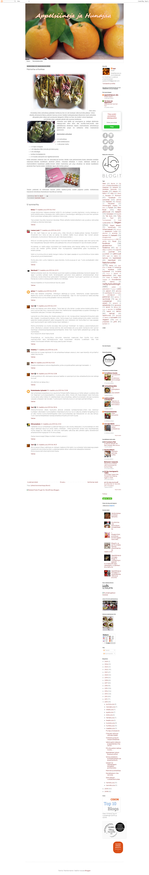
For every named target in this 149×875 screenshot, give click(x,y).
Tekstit (107, 650)
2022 (106, 669)
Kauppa (108, 195)
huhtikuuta (110, 726)
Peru (103, 207)
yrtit (115, 322)
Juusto (105, 191)
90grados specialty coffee (114, 453)
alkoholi (104, 233)
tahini (118, 311)
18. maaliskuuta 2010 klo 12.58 (46, 373)
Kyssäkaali (112, 197)
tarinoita (118, 315)
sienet (108, 307)
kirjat (109, 267)
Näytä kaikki (118, 435)
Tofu (119, 216)
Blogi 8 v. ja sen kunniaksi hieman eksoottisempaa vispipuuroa (112, 547)
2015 (106, 688)
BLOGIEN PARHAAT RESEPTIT (118, 845)
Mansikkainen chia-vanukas (112, 774)
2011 (106, 699)
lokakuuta (110, 709)
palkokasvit (106, 289)
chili (117, 239)
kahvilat (105, 258)
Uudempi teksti (32, 482)
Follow (104, 494)
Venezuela (111, 227)
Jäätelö (115, 191)
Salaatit (118, 212)
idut (117, 248)
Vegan (43, 198)
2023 (106, 667)
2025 (106, 661)
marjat (115, 277)
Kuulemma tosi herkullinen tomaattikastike (115, 526)
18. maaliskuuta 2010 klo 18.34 (46, 407)
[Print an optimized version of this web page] (107, 499)
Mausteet (111, 203)
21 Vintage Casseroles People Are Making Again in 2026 (111, 476)
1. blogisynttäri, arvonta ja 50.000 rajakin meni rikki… (116, 536)
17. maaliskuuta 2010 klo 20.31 (50, 230)
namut (112, 281)
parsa (113, 289)
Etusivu (28, 61)
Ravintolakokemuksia (38, 61)
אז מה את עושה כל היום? (111, 482)
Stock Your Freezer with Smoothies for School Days (110, 465)
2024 (106, 664)
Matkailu (118, 201)
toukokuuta (110, 723)
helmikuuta (110, 783)
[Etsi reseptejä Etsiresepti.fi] (111, 595)
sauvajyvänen (109, 424)
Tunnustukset (106, 220)
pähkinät (106, 297)
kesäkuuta (110, 720)
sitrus (116, 307)
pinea (33, 291)
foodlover (106, 243)
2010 (106, 702)
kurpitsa (118, 271)
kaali (108, 256)
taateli (109, 311)
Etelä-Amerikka (112, 185)
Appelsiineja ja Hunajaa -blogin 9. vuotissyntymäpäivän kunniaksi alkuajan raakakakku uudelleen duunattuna (112, 561)
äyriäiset (104, 324)
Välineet (118, 229)
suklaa (118, 309)
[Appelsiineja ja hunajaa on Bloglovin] (108, 506)
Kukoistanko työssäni (39, 390)
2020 (106, 675)
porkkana (108, 293)
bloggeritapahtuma (107, 239)
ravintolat (106, 299)
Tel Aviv (109, 216)
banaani (105, 235)
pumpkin (118, 293)
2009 (106, 789)
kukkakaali (106, 271)
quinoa (117, 297)
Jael (36, 196)
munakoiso (116, 279)
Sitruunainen (35, 424)
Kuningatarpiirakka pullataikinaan (115, 427)
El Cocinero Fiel (110, 442)
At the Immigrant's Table (111, 472)
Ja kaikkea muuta (110, 373)
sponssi (110, 309)
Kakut (104, 193)
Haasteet (105, 187)
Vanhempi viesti (92, 482)
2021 (106, 672)
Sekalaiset (109, 214)
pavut (108, 291)
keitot (111, 265)
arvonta (114, 233)
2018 (106, 680)
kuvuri (108, 273)
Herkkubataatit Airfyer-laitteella (116, 515)
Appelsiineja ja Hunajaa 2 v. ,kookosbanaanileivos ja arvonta (116, 574)
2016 (106, 686)
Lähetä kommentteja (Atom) (40, 485)
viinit (116, 319)
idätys (104, 250)
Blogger (88, 870)
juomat (112, 252)
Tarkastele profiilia (108, 83)
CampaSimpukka (110, 386)
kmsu (33, 210)
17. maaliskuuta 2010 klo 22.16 (47, 350)
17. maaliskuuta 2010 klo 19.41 (45, 210)
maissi (108, 277)
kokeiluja (118, 267)
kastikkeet (117, 258)
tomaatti (114, 317)
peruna (118, 291)
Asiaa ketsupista (114, 414)
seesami (115, 303)
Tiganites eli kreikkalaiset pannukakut (115, 402)
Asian (104, 183)
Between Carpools (111, 462)
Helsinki (115, 187)
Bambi (113, 183)
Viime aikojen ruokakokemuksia (113, 778)
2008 (107, 791)
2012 (106, 696)
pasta (119, 289)
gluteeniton (107, 245)
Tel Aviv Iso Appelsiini (108, 101)
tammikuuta (110, 785)
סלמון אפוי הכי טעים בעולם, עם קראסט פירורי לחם (112, 484)
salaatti (104, 303)
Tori (111, 218)
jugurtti (118, 250)
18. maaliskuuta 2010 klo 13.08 (57, 390)
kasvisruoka (108, 262)
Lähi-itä (118, 200)
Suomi (119, 214)
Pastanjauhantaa (110, 411)
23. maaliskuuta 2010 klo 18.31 (46, 444)
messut (104, 279)
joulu (110, 250)
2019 (106, 677)
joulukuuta (110, 704)
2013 (106, 694)
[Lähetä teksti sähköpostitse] (47, 196)
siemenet (118, 305)
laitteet (116, 273)
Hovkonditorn (109, 450)
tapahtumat (106, 315)
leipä (119, 275)
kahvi (116, 256)
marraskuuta (110, 707)
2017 (106, 683)
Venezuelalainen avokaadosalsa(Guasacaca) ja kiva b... (113, 758)
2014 (106, 691)
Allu (32, 363)
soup (103, 309)
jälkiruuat (117, 254)
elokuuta (109, 715)
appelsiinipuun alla (111, 95)
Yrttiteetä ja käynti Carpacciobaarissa (112, 738)
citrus (104, 241)
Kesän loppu (108, 96)
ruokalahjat (107, 301)
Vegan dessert (115, 225)
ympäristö (105, 322)
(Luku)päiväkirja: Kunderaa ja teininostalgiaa (115, 378)
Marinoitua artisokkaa (113, 770)
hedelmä (106, 248)
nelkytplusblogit (111, 284)
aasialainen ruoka (111, 231)
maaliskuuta (110, 728)
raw (116, 299)
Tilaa (112, 127)
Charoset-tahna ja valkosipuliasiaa (112, 734)
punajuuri (111, 295)
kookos (111, 269)
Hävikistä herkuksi (109, 189)
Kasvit (119, 193)
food (114, 241)
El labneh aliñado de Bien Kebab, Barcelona (112, 444)
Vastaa (33, 224)
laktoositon (107, 275)
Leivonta (105, 200)
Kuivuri (118, 195)
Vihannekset (107, 229)
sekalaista (106, 305)
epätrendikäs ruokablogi (109, 398)
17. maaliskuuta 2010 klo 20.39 (46, 291)
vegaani (105, 320)
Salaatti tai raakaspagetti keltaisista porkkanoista (111, 765)
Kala (112, 193)
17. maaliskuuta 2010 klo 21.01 (46, 306)
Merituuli (34, 270)
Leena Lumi (35, 230)
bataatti (114, 235)
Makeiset (109, 201)
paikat (114, 287)
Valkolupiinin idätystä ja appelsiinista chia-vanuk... (113, 743)
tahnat (112, 313)
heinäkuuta (110, 718)
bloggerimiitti (106, 237)
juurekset (105, 254)
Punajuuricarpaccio (113, 731)
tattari (106, 317)
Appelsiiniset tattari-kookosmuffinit (113, 753)
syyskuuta (110, 712)
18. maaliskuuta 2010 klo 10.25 (44, 363)
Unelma (34, 350)
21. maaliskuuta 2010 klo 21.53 (51, 424)
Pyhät (110, 207)
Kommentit (109, 653)
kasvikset (37, 198)
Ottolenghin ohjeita (109, 205)
